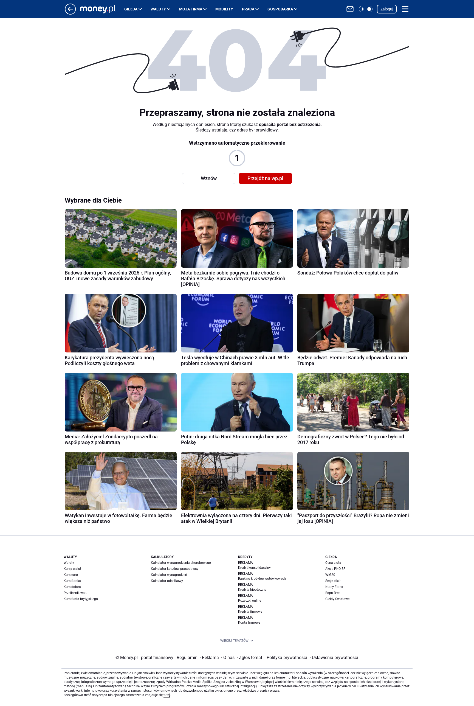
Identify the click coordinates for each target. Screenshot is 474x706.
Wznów (209, 178)
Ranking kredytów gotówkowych (262, 579)
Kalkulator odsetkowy (167, 581)
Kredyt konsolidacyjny (254, 568)
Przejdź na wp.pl (265, 178)
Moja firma (190, 9)
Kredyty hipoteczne (252, 590)
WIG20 (330, 575)
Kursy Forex (334, 587)
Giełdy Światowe (337, 599)
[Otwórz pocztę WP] (350, 9)
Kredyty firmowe (250, 611)
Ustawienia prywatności (334, 657)
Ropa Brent (333, 593)
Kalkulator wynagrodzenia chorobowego (181, 563)
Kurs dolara (72, 587)
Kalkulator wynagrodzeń (169, 575)
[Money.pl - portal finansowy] (102, 9)
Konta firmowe (249, 622)
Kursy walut (72, 569)
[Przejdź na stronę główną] (70, 13)
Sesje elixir (333, 581)
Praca (248, 9)
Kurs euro (71, 575)
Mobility (224, 9)
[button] (366, 9)
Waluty (158, 9)
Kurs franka (72, 581)
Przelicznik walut (76, 593)
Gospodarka (280, 9)
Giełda (130, 9)
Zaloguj (386, 9)
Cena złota (333, 563)
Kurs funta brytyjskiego (81, 599)
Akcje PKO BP (335, 569)
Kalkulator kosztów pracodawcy (174, 569)
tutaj (166, 695)
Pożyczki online (249, 601)
